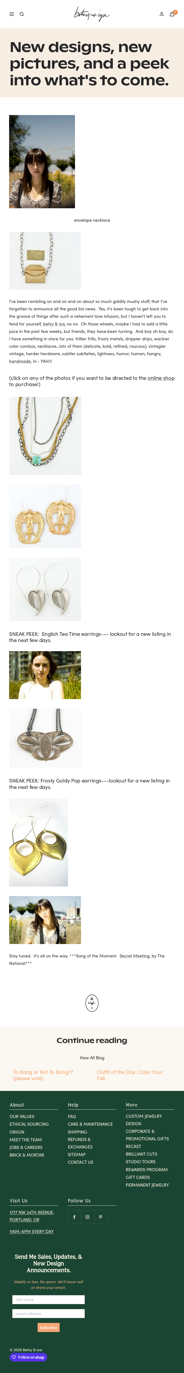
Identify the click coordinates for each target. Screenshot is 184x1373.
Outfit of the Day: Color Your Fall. (129, 1075)
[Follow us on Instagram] (87, 1217)
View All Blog (92, 1057)
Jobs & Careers (26, 1147)
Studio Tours (140, 1161)
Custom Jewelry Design (144, 1119)
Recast (133, 1146)
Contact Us (80, 1162)
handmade (20, 361)
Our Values (22, 1116)
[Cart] (172, 14)
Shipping (77, 1132)
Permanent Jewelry (147, 1185)
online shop (161, 377)
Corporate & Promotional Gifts (147, 1134)
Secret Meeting (135, 956)
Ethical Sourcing (29, 1124)
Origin (17, 1132)
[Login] (162, 14)
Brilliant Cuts (141, 1154)
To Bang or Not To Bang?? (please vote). (43, 1075)
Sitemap (77, 1154)
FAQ (72, 1116)
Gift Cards (138, 1177)
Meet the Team (26, 1139)
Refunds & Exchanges (80, 1143)
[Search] (22, 14)
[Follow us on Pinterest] (100, 1217)
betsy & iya (54, 324)
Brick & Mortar (27, 1155)
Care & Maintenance (90, 1124)
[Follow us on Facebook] (74, 1217)
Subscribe (48, 1327)
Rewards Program (147, 1169)
